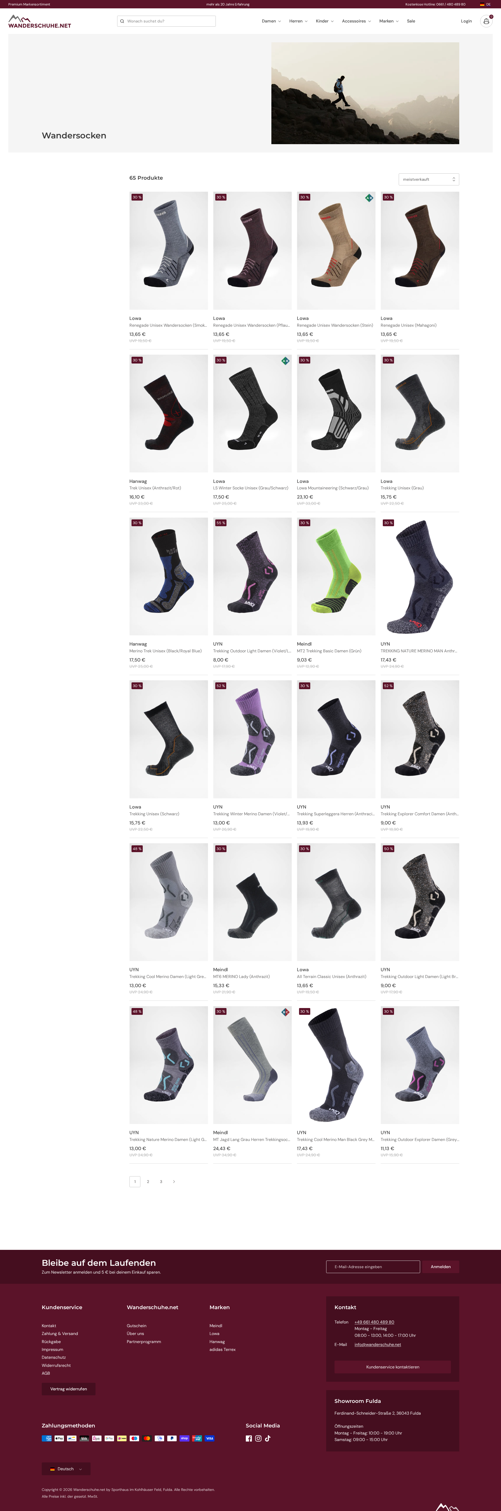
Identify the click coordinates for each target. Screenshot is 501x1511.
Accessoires (354, 21)
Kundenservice (62, 1307)
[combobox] (166, 21)
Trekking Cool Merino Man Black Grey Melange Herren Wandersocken (336, 1140)
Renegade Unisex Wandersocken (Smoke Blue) (168, 325)
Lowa (214, 1333)
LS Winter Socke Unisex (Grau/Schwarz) (250, 488)
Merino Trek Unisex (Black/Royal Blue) (165, 651)
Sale (411, 21)
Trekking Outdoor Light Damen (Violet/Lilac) (252, 651)
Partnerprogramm (144, 1341)
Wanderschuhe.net (152, 1307)
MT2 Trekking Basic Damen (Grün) (329, 651)
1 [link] (135, 1181)
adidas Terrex (223, 1349)
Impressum (52, 1349)
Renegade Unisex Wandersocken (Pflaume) (252, 325)
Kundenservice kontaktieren (392, 1367)
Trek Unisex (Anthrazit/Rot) (155, 488)
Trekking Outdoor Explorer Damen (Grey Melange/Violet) (420, 1140)
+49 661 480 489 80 (374, 1322)
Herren (295, 21)
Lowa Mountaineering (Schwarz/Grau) (333, 488)
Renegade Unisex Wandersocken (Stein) (335, 325)
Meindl (216, 1325)
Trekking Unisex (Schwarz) (154, 814)
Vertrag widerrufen (68, 1389)
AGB (46, 1373)
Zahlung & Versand (60, 1333)
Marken (386, 21)
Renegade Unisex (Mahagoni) (409, 325)
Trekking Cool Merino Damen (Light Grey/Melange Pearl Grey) (168, 977)
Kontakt (49, 1325)
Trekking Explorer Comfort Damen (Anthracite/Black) (420, 814)
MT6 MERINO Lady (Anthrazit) (241, 977)
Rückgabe (51, 1341)
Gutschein (136, 1325)
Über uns (135, 1333)
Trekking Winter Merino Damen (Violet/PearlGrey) (252, 814)
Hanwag (217, 1341)
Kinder (322, 21)
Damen (269, 21)
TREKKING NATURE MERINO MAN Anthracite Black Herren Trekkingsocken (420, 651)
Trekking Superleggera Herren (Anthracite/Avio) (336, 814)
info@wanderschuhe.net (378, 1344)
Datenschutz (54, 1357)
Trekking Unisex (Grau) (402, 488)
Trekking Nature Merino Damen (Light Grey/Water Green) (168, 1140)
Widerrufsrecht (56, 1365)
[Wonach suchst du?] (122, 21)
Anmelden (441, 1266)
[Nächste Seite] (174, 1181)
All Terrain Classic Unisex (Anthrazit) (331, 977)
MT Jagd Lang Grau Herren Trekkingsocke (252, 1140)
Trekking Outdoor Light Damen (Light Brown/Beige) (420, 977)
